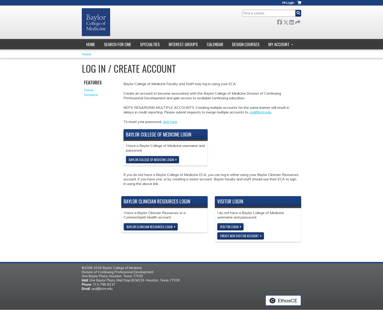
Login (290, 2)
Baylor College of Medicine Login (151, 159)
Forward (297, 21)
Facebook (279, 21)
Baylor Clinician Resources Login (150, 226)
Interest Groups (183, 44)
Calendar (215, 44)
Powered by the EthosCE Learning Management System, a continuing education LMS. (283, 300)
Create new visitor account (239, 236)
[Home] (96, 22)
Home (90, 44)
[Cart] (299, 4)
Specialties (150, 44)
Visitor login (229, 226)
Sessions (91, 94)
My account (278, 44)
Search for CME (117, 44)
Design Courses (246, 44)
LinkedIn (291, 21)
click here (170, 121)
